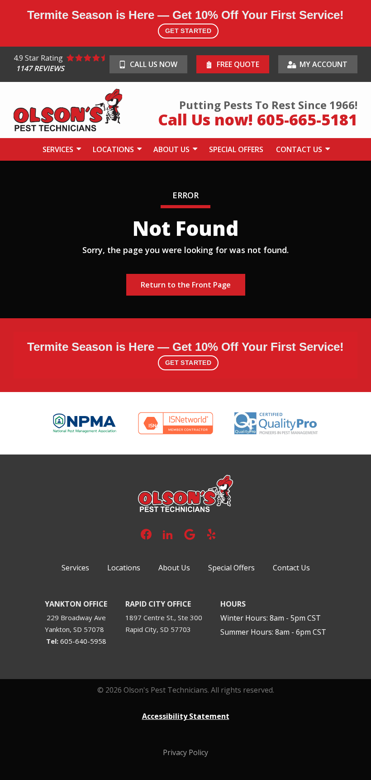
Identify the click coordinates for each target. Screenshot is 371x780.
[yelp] (211, 533)
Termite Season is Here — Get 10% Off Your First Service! (185, 21)
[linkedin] (167, 533)
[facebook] (146, 533)
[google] (189, 533)
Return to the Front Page (186, 285)
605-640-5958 (83, 641)
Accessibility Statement (185, 716)
